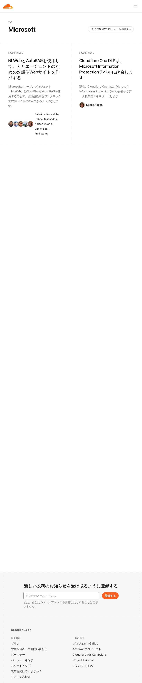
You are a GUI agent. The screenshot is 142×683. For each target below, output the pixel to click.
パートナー (18, 654)
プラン (15, 643)
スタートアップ (20, 665)
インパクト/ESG (83, 665)
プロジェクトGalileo (85, 643)
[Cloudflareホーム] (8, 6)
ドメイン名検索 (20, 676)
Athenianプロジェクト (87, 649)
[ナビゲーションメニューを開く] (135, 6)
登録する (110, 595)
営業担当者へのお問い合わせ (29, 649)
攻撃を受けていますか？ (26, 671)
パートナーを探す (22, 660)
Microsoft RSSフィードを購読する (113, 29)
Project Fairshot (83, 660)
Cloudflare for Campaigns (89, 654)
